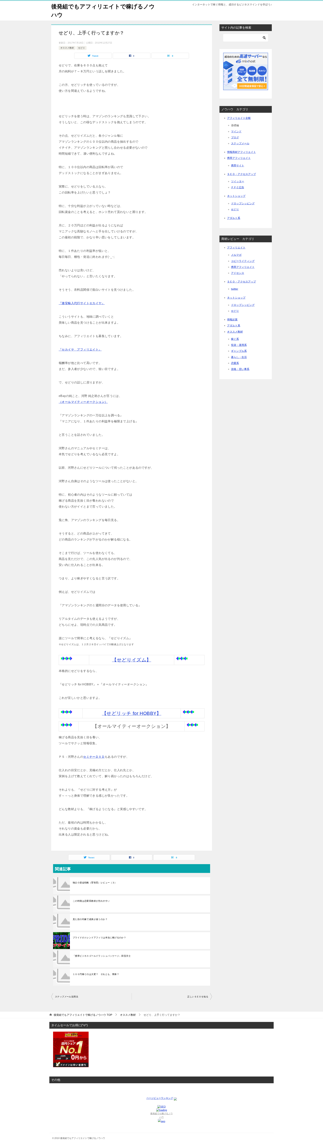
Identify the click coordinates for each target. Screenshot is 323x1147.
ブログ (235, 137)
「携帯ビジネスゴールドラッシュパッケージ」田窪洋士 (102, 956)
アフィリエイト (236, 247)
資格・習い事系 (240, 369)
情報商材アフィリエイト (241, 152)
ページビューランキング (159, 1098)
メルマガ (236, 254)
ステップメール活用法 (66, 996)
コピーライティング (243, 261)
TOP (83, 1014)
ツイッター (237, 181)
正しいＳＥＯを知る (197, 996)
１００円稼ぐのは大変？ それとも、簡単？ (96, 974)
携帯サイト (237, 165)
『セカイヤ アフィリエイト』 (80, 349)
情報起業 (232, 319)
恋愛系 (235, 363)
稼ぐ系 (235, 338)
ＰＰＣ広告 (237, 187)
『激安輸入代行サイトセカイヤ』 (82, 303)
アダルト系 (233, 217)
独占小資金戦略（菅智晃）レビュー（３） (95, 882)
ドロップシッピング (243, 203)
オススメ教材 (67, 48)
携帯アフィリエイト (239, 157)
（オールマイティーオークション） (83, 401)
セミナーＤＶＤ (94, 756)
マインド (236, 131)
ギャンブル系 (239, 350)
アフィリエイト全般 (239, 117)
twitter (234, 288)
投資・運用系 (239, 344)
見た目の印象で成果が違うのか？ (90, 919)
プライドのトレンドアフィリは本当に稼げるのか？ (99, 937)
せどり (81, 48)
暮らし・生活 (239, 357)
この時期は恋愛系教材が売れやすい (91, 901)
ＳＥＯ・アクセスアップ (241, 174)
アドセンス (237, 272)
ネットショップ (236, 195)
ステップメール (240, 143)
